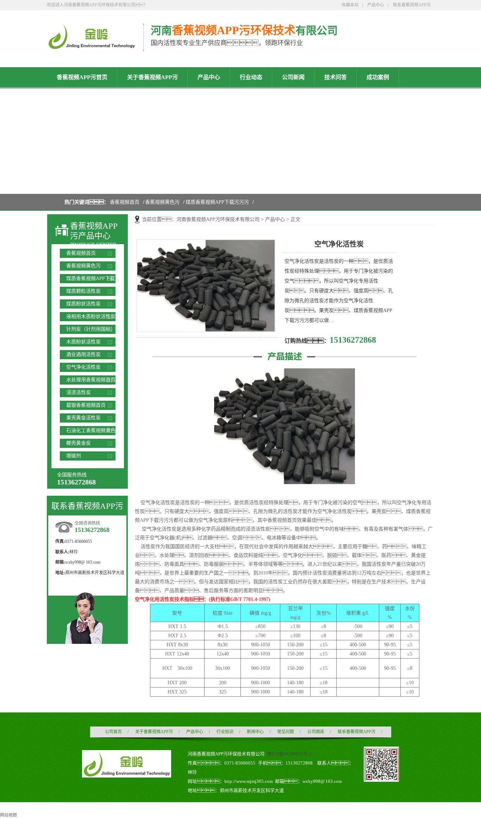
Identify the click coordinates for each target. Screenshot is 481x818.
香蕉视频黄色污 (162, 202)
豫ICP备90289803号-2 (289, 753)
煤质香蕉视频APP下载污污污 (217, 202)
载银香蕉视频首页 (86, 405)
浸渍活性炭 (78, 392)
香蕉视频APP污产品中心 (94, 231)
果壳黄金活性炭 (83, 417)
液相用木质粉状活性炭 (90, 316)
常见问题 (285, 731)
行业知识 (225, 731)
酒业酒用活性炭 (83, 354)
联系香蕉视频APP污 (412, 4)
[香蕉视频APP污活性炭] (91, 46)
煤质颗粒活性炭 (83, 291)
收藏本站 (350, 4)
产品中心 (375, 4)
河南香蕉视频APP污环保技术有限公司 (218, 219)
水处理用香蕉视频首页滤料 (90, 381)
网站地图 (8, 815)
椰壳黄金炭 (78, 443)
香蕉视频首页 (124, 202)
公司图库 (315, 731)
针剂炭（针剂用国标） (90, 329)
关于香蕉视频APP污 (154, 731)
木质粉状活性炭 (83, 341)
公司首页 (113, 731)
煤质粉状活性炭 (83, 303)
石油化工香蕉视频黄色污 (90, 431)
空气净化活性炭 (83, 367)
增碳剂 (73, 455)
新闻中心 (255, 731)
